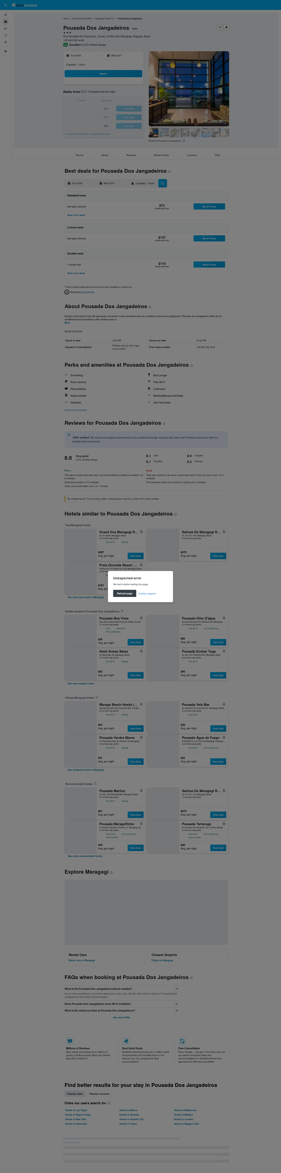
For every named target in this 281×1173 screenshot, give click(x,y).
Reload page (124, 593)
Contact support (147, 593)
